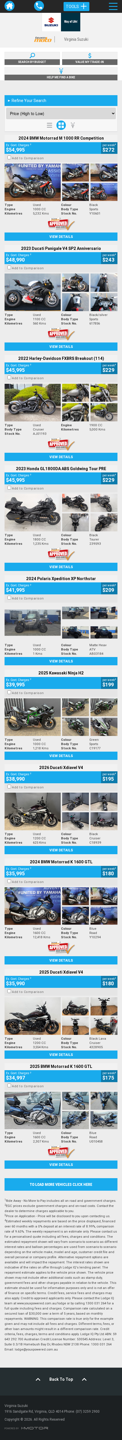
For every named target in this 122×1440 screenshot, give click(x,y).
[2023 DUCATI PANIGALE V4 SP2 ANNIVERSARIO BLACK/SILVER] (61, 292)
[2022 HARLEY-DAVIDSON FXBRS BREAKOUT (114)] (61, 402)
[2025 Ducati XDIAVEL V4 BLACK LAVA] (61, 1016)
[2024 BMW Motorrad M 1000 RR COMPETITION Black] (61, 182)
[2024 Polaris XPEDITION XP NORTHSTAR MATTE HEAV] (61, 623)
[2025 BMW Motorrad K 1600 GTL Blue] (61, 1110)
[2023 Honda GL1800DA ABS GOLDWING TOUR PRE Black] (61, 512)
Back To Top (61, 1379)
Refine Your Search (26, 100)
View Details (61, 236)
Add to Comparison (28, 158)
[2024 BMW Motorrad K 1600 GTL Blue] (61, 906)
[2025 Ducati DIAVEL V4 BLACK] (61, 811)
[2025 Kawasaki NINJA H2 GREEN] (61, 717)
